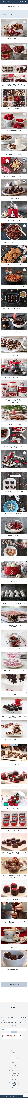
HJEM (14, 1048)
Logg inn (21, 1)
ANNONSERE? (14, 1054)
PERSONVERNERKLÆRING (14, 1070)
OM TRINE (14, 1050)
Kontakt (14, 1052)
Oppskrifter (8, 13)
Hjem (2, 13)
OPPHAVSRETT (14, 1068)
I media (14, 1065)
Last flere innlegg (14, 984)
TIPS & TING (14, 1060)
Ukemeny (14, 1058)
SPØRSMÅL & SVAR (14, 1067)
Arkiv (14, 1062)
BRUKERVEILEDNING (14, 1073)
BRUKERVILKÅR (14, 1075)
